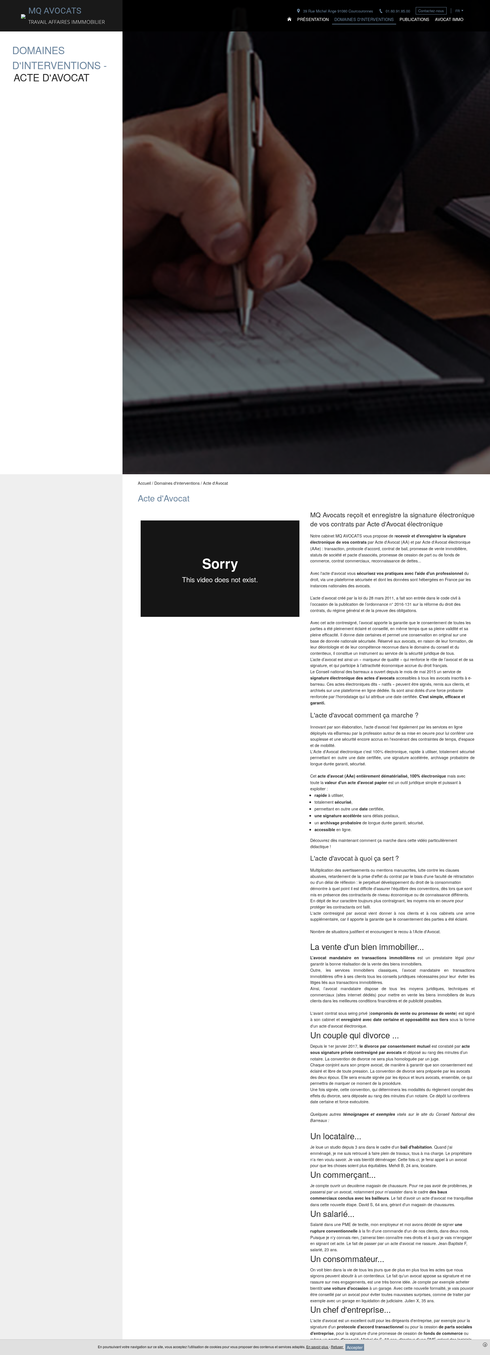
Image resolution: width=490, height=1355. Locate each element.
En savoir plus (317, 1346)
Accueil (144, 483)
